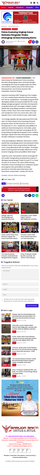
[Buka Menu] (34, 3)
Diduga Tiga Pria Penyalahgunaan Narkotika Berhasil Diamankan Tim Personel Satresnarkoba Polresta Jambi (9, 217)
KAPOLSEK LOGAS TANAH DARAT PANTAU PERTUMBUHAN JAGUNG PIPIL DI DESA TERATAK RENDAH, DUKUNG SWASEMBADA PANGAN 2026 (29, 217)
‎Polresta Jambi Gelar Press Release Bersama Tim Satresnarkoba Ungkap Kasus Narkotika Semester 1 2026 (29, 236)
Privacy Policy (30, 455)
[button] (31, 3)
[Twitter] (29, 195)
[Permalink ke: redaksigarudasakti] (3, 42)
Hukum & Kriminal (14, 183)
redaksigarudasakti (11, 41)
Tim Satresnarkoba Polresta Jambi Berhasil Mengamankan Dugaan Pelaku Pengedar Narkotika (9, 256)
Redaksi (6, 455)
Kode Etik (13, 455)
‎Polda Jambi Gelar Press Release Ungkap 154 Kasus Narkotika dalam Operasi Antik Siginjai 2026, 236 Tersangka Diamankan (9, 236)
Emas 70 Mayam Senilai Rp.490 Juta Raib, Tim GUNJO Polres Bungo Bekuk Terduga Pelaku (28, 256)
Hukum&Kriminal (6, 29)
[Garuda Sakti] (10, 3)
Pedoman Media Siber (20, 457)
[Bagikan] (37, 41)
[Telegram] (33, 195)
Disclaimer (21, 455)
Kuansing (14, 29)
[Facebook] (26, 195)
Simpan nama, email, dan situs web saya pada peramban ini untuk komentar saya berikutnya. (19, 300)
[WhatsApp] (37, 195)
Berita (4, 211)
